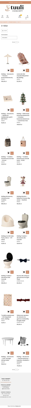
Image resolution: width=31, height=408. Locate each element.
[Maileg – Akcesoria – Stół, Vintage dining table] (7, 341)
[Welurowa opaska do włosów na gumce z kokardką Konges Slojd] (23, 300)
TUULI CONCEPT (3, 22)
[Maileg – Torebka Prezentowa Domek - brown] (7, 141)
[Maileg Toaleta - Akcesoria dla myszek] (23, 221)
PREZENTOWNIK (12, 22)
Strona (13, 42)
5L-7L (19, 22)
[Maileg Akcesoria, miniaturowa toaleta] (7, 181)
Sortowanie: (4, 34)
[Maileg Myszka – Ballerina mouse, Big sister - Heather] (23, 181)
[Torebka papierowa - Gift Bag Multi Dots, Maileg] (7, 300)
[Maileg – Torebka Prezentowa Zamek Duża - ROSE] (23, 141)
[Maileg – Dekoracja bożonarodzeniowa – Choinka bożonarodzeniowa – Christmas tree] (23, 98)
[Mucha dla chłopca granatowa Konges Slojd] (23, 260)
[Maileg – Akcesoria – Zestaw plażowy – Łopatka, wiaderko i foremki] (23, 341)
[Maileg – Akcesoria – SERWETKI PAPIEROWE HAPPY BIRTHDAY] (7, 98)
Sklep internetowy (14, 406)
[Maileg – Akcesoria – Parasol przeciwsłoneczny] (7, 59)
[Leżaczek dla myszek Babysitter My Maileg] (23, 59)
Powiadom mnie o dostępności (12, 353)
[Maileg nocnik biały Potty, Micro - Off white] (7, 221)
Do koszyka (12, 70)
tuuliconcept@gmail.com (6, 382)
